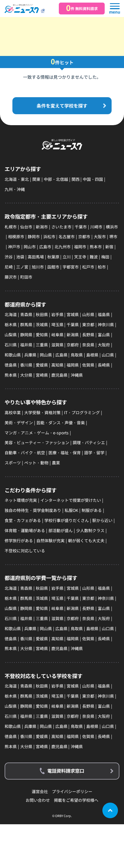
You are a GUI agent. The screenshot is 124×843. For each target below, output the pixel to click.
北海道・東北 (17, 179)
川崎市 (96, 227)
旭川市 (38, 267)
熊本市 (96, 246)
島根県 (92, 355)
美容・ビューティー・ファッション (37, 442)
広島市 (45, 246)
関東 (36, 179)
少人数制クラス (90, 530)
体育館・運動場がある (25, 530)
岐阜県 (57, 334)
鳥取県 (77, 355)
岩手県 (57, 314)
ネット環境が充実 (21, 500)
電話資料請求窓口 (65, 770)
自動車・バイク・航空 (25, 452)
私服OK (71, 510)
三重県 (42, 345)
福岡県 (73, 365)
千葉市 (81, 227)
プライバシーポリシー (72, 791)
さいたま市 (61, 227)
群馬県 (26, 324)
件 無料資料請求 (82, 8)
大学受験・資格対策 (42, 412)
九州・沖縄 (15, 189)
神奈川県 (106, 324)
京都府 (73, 345)
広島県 (61, 355)
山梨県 (11, 334)
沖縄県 (77, 375)
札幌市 (11, 227)
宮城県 (73, 314)
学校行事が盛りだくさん (66, 520)
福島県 (104, 314)
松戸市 (88, 267)
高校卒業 (13, 412)
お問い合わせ (38, 800)
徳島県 (11, 365)
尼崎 (9, 267)
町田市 (26, 277)
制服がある (92, 510)
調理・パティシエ (89, 442)
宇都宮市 (71, 267)
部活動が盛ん (60, 530)
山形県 (88, 314)
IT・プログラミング (82, 412)
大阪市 (100, 236)
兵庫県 (30, 355)
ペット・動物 (36, 462)
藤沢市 (11, 277)
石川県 (11, 345)
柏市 (102, 267)
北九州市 (63, 246)
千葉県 (73, 324)
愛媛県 (42, 365)
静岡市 (34, 236)
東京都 (88, 324)
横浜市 (112, 227)
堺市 (113, 236)
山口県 (108, 355)
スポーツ (13, 462)
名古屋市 (67, 236)
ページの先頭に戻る (110, 810)
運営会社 (40, 791)
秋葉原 (53, 257)
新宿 (109, 246)
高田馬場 (36, 257)
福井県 (26, 345)
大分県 (26, 375)
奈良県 (88, 345)
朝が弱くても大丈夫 (86, 540)
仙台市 (26, 227)
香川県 (26, 365)
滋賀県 (57, 345)
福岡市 (80, 246)
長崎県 (104, 365)
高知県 (57, 365)
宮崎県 (42, 375)
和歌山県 (13, 355)
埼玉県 (57, 324)
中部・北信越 (56, 179)
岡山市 (30, 246)
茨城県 (42, 324)
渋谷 (9, 257)
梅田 (105, 257)
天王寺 (80, 257)
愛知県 (42, 334)
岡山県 (46, 355)
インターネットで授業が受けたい (70, 500)
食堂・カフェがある (23, 520)
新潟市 (42, 227)
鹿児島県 (59, 375)
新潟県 (73, 334)
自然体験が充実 (50, 540)
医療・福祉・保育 (64, 452)
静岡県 (26, 334)
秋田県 (42, 314)
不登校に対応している (25, 550)
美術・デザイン (19, 422)
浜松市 (49, 236)
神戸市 (14, 246)
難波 (94, 257)
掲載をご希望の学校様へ (76, 800)
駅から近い (102, 520)
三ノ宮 (22, 267)
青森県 (26, 314)
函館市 (53, 267)
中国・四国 (93, 179)
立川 (67, 257)
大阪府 (104, 345)
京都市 (84, 236)
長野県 (88, 334)
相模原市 (16, 236)
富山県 (104, 334)
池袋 (20, 257)
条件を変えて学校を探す (62, 105)
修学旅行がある (19, 540)
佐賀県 (88, 365)
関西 (76, 179)
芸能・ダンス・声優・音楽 (60, 422)
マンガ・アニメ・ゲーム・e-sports (37, 432)
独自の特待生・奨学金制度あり (33, 510)
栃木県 (11, 324)
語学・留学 (94, 452)
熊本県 (11, 375)
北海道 (11, 314)
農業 (56, 462)
